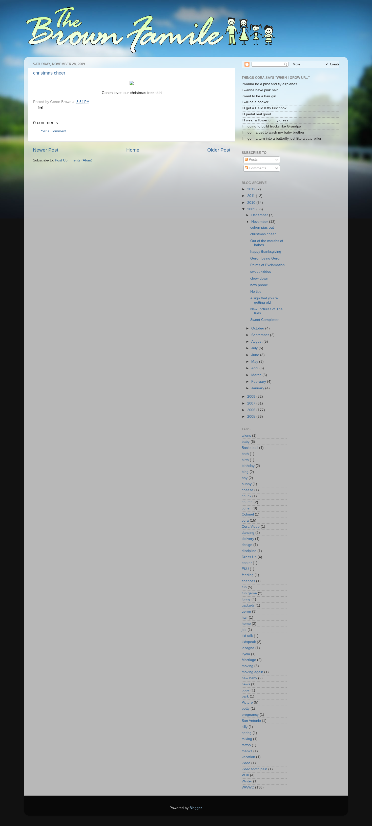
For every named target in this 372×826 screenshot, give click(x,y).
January (258, 388)
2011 (251, 196)
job (244, 630)
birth (245, 460)
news (246, 684)
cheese (247, 490)
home (246, 624)
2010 (251, 203)
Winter (247, 781)
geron (246, 611)
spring (247, 733)
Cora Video (251, 526)
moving (247, 666)
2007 (251, 403)
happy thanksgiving (265, 251)
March (256, 375)
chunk (246, 496)
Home (132, 150)
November (260, 222)
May (255, 361)
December (260, 215)
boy (244, 478)
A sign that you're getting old (264, 300)
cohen (247, 508)
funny (246, 599)
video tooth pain (254, 769)
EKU (245, 569)
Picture (247, 702)
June (255, 355)
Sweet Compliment (265, 320)
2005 (251, 416)
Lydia (246, 654)
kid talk (247, 636)
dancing (248, 533)
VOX (245, 775)
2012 (251, 189)
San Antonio (251, 721)
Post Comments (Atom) (73, 160)
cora (245, 520)
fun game (249, 593)
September (260, 335)
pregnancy (250, 715)
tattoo (246, 745)
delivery (248, 539)
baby (246, 442)
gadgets (248, 605)
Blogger (196, 808)
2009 (251, 209)
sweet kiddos (260, 271)
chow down (259, 278)
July (255, 348)
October (258, 328)
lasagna (248, 648)
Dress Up (249, 557)
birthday (248, 466)
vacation (248, 757)
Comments (257, 168)
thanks (247, 751)
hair (245, 617)
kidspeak (249, 642)
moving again (252, 672)
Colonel (248, 514)
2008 (251, 396)
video (246, 763)
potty (246, 708)
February (259, 381)
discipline (249, 551)
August (257, 341)
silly (244, 727)
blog (245, 472)
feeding (248, 575)
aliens (246, 435)
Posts (253, 159)
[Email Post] (40, 107)
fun (244, 587)
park (245, 696)
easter (247, 563)
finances (248, 581)
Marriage (249, 660)
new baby (249, 678)
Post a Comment (52, 131)
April (255, 368)
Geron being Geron (265, 258)
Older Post (218, 150)
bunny (247, 484)
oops (246, 690)
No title (255, 291)
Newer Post (45, 150)
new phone (259, 285)
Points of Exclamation (267, 265)
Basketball (250, 448)
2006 (251, 410)
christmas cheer (49, 73)
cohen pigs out (262, 227)
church (247, 502)
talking (247, 739)
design (247, 545)
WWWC (248, 787)
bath (245, 454)
